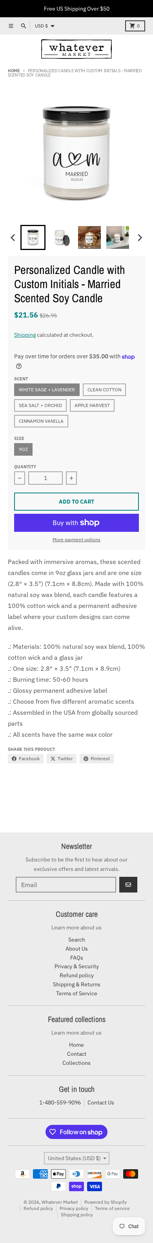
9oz (23, 449)
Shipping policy (77, 1214)
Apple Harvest (92, 405)
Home (14, 70)
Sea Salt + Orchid (40, 405)
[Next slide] (139, 237)
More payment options (76, 539)
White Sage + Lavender (47, 389)
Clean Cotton (104, 389)
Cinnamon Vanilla (41, 421)
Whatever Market (60, 1202)
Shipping (25, 334)
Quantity (25, 466)
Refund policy (38, 1208)
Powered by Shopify (105, 1202)
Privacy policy (74, 1208)
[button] (33, 237)
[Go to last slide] (13, 237)
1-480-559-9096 (60, 1102)
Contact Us (100, 1102)
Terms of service (112, 1208)
